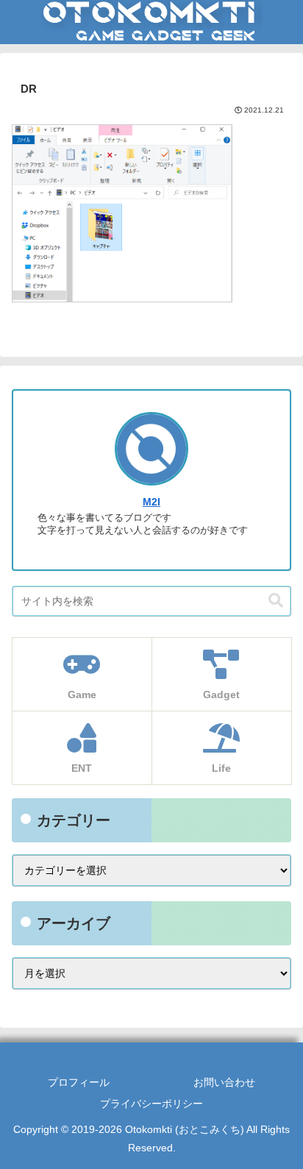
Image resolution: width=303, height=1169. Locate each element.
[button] (276, 600)
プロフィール (79, 1082)
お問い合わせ (224, 1082)
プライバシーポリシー (151, 1103)
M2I (151, 502)
